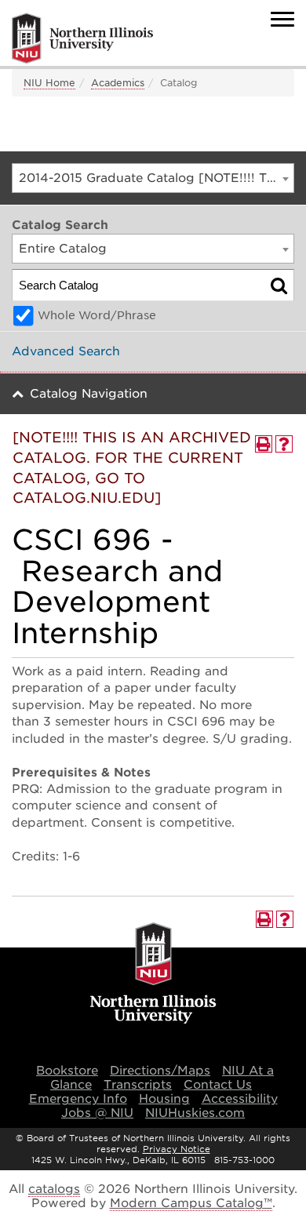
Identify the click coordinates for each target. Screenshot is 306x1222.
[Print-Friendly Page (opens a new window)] (263, 444)
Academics (117, 83)
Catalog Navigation (89, 394)
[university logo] (153, 974)
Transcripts (138, 1085)
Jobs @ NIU (97, 1113)
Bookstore (67, 1071)
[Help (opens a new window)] (284, 444)
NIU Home (49, 83)
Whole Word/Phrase (97, 315)
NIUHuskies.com (195, 1113)
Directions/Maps (160, 1071)
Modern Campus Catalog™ (191, 1203)
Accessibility (240, 1099)
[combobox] (153, 178)
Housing (164, 1099)
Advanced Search (66, 351)
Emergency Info (78, 1099)
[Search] (279, 285)
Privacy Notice (176, 1149)
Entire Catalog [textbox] (63, 249)
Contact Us (218, 1085)
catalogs (54, 1189)
